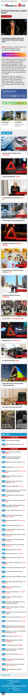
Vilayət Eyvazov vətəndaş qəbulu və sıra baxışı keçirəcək (14, 612)
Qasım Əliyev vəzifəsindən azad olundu (13, 567)
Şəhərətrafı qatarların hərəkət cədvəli (13, 545)
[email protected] (17, 683)
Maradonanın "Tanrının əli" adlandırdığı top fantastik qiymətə (14, 631)
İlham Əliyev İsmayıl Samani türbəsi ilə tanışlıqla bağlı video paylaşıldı (13, 602)
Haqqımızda (12, 1)
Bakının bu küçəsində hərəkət (11, 587)
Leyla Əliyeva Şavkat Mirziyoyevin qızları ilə (14, 577)
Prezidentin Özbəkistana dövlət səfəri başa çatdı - (13, 530)
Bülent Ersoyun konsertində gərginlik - (13, 659)
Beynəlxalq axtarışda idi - (13, 521)
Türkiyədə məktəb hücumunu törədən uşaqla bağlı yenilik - (13, 626)
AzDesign (11, 690)
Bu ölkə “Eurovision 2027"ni (14, 617)
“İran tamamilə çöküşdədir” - (13, 592)
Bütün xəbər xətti (5, 675)
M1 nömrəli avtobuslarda (12, 645)
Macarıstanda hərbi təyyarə (12, 654)
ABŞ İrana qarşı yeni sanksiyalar (13, 462)
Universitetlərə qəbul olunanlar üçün (13, 540)
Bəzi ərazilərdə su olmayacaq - (14, 563)
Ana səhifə (3, 1)
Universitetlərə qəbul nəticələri (13, 558)
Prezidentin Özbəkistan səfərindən (12, 476)
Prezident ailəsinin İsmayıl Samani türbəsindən (12, 516)
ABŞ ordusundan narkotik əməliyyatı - (13, 665)
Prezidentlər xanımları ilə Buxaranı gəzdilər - (12, 597)
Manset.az (5, 47)
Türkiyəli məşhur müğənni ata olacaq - (13, 607)
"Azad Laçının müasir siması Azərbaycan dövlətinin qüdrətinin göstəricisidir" (14, 490)
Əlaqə (15, 1)
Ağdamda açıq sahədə (11, 549)
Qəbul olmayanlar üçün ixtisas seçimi (14, 535)
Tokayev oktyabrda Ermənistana (13, 511)
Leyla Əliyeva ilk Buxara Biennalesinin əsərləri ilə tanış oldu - (13, 506)
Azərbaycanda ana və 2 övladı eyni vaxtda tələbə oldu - (12, 481)
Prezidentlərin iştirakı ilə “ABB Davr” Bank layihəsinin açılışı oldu (13, 649)
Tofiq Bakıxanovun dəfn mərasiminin (13, 495)
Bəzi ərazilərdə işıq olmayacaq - (12, 452)
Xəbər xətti (7, 1)
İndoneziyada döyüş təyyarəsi (14, 621)
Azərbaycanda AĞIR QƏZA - (13, 486)
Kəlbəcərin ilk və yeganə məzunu (14, 501)
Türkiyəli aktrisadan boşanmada (12, 670)
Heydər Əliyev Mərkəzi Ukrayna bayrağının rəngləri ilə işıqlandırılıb (11, 457)
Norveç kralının (12, 636)
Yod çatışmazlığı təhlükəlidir (11, 440)
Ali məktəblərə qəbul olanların (12, 525)
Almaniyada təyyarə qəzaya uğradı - (14, 582)
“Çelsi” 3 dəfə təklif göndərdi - (13, 445)
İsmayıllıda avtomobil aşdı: (14, 471)
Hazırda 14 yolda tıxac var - (12, 553)
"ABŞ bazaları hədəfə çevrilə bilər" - (13, 640)
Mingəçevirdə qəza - (13, 467)
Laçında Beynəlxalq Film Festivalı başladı (12, 572)
